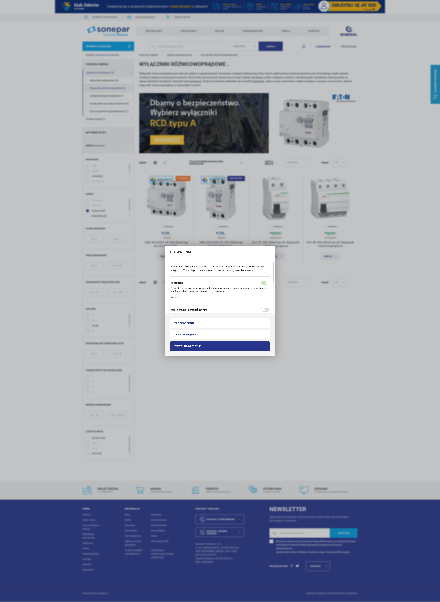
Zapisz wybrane (184, 323)
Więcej (174, 297)
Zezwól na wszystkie (187, 346)
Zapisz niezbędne (185, 334)
